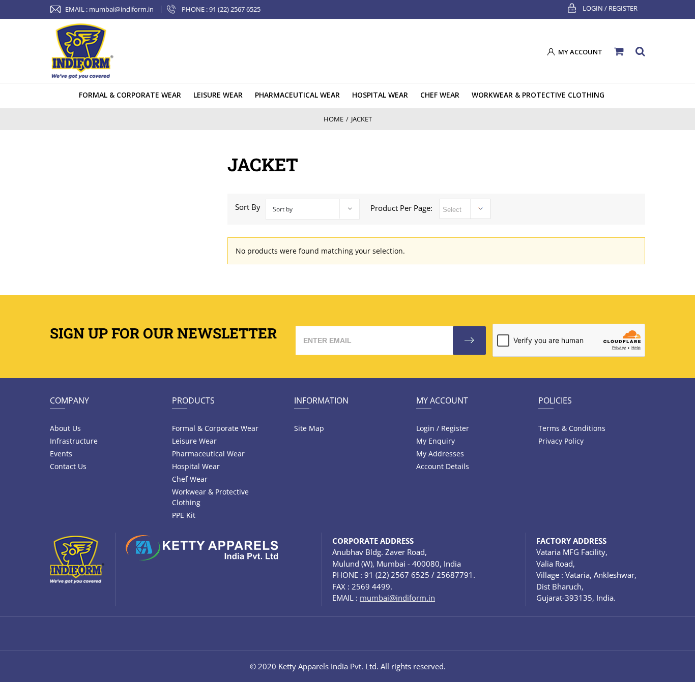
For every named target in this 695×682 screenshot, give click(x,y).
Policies (555, 400)
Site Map (309, 428)
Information (321, 400)
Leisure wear (194, 441)
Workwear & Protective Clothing (210, 497)
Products (193, 400)
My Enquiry (435, 441)
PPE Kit (183, 515)
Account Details (442, 466)
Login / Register (610, 8)
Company (69, 400)
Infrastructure (74, 441)
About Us (65, 428)
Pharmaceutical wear (208, 453)
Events (61, 453)
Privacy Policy (561, 441)
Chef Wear (190, 479)
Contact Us (68, 466)
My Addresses (440, 453)
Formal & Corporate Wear (215, 428)
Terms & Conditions (571, 428)
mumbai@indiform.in (121, 9)
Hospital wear (196, 466)
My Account (442, 400)
